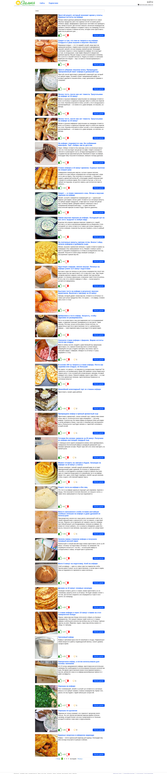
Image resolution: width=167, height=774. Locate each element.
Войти (150, 2)
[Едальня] (24, 5)
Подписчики (53, 3)
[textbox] (70, 11)
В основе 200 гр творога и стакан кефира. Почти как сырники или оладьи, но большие (80, 366)
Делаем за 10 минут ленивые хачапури (75, 588)
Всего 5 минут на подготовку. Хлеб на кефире (78, 564)
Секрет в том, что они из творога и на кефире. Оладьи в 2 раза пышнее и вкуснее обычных (78, 41)
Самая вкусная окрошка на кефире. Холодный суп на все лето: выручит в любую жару (81, 219)
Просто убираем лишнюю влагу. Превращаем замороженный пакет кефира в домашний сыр (78, 71)
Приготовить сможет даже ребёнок (70, 392)
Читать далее (98, 35)
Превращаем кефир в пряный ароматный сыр (78, 414)
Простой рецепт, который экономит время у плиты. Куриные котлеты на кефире (80, 16)
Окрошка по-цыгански (67, 711)
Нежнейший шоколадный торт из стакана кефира (79, 389)
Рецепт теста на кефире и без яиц (72, 487)
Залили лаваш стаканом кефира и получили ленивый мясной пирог (77, 540)
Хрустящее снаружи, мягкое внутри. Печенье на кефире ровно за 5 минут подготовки (79, 268)
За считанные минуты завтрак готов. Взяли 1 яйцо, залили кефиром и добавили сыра (80, 243)
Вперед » (80, 758)
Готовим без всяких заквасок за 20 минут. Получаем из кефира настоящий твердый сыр (80, 439)
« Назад (58, 758)
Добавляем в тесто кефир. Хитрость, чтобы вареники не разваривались (77, 317)
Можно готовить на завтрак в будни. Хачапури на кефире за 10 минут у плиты (79, 464)
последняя (73, 758)
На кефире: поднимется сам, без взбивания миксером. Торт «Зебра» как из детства (77, 144)
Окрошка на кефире (66, 686)
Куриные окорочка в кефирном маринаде (76, 735)
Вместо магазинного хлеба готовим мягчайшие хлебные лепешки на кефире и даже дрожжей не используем (79, 514)
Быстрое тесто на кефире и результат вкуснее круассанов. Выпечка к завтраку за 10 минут (78, 292)
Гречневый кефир (66, 637)
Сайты (42, 3)
